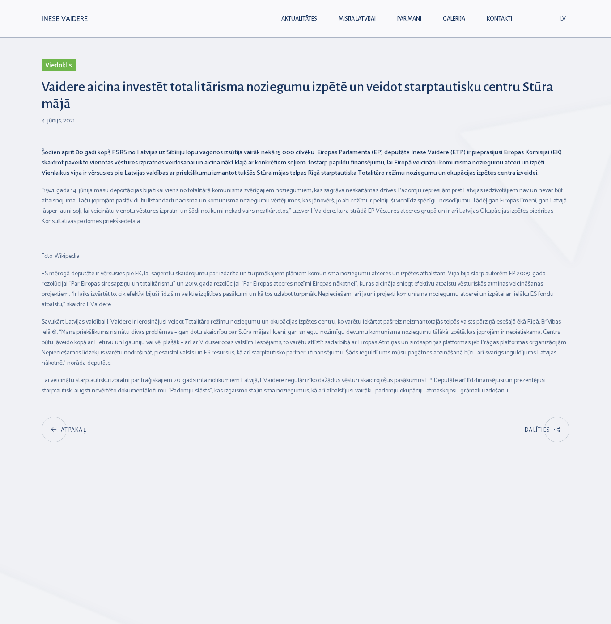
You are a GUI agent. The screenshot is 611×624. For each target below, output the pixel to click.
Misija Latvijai (357, 19)
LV (563, 19)
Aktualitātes (299, 19)
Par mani (409, 19)
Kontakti (499, 19)
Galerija (454, 19)
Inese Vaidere (65, 19)
